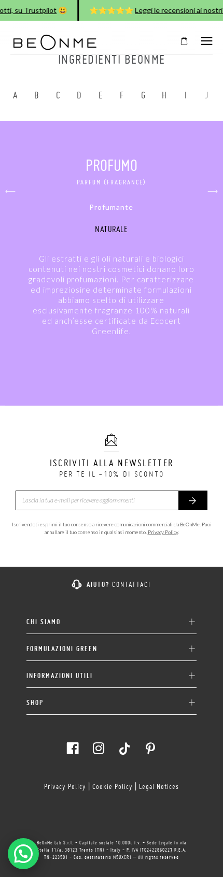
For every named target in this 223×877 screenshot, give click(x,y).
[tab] (111, 618)
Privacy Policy (163, 532)
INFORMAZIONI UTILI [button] (59, 675)
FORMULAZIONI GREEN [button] (61, 648)
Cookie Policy (112, 786)
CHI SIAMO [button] (43, 621)
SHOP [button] (35, 702)
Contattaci (131, 584)
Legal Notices (159, 786)
